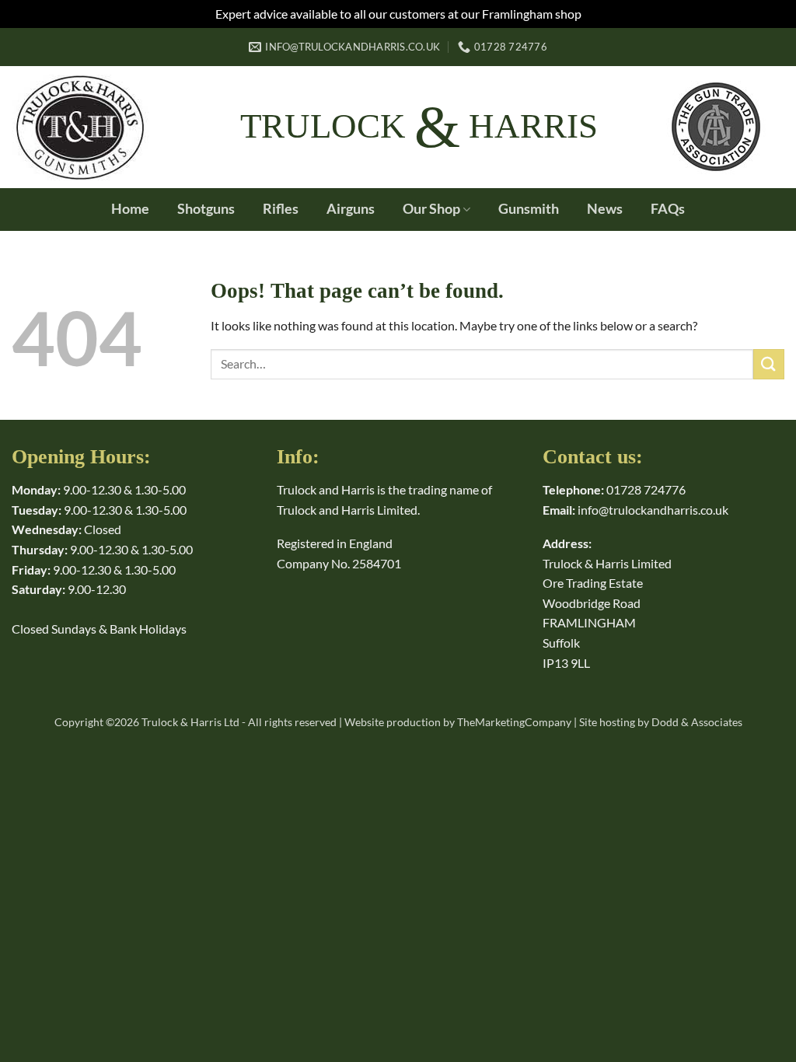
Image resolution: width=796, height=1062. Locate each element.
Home (130, 209)
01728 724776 (646, 489)
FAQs (668, 209)
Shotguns (206, 209)
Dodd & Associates (696, 721)
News (605, 209)
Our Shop (431, 209)
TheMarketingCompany (514, 721)
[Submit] (768, 364)
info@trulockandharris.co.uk (653, 509)
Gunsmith (528, 209)
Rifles (280, 209)
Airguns (350, 209)
